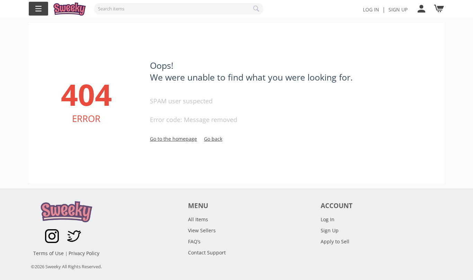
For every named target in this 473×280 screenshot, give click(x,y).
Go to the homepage (173, 139)
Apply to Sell (335, 241)
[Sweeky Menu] (38, 9)
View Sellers (202, 230)
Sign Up (330, 230)
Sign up (398, 9)
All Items (198, 219)
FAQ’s (194, 241)
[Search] (256, 8)
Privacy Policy (84, 253)
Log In (371, 9)
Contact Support (207, 252)
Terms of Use (49, 253)
